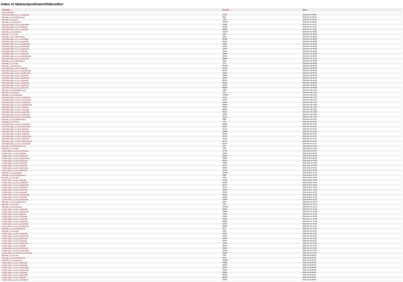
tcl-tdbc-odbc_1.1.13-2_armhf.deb (14, 241)
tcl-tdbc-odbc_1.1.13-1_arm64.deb (14, 209)
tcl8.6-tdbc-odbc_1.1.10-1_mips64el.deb (17, 105)
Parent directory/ (8, 12)
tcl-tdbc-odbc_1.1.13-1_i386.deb (14, 214)
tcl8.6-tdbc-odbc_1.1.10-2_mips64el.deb (17, 141)
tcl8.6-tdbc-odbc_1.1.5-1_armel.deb (15, 80)
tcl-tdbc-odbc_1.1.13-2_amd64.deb (15, 243)
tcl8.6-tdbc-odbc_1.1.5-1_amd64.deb (15, 78)
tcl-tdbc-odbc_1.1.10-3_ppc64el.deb (15, 151)
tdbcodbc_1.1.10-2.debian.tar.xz (14, 119)
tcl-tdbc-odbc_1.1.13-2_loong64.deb (15, 250)
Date (304, 10)
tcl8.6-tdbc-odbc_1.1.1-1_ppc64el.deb (16, 44)
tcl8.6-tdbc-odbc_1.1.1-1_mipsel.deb (15, 58)
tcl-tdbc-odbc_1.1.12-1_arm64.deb (14, 190)
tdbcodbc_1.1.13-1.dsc (10, 204)
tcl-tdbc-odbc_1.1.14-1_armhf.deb (14, 263)
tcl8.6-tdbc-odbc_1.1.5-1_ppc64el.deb (16, 73)
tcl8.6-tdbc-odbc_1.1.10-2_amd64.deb (16, 124)
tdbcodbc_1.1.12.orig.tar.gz (12, 173)
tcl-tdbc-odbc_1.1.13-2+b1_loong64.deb (17, 253)
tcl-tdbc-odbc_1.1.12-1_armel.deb (14, 192)
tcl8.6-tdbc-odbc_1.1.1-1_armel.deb (15, 41)
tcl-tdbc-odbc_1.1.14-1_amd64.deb (15, 275)
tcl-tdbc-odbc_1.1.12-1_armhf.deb (14, 197)
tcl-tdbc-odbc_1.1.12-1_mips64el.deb (16, 195)
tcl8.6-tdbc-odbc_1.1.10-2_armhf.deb (15, 134)
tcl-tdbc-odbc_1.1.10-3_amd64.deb (15, 156)
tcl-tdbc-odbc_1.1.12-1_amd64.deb (15, 182)
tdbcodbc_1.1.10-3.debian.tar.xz (14, 146)
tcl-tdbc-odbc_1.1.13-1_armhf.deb (14, 219)
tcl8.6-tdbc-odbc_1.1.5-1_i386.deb (14, 68)
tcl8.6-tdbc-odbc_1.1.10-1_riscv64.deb (16, 117)
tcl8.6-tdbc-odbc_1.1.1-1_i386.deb (14, 51)
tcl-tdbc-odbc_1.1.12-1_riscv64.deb (15, 199)
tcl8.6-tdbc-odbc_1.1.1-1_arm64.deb (15, 49)
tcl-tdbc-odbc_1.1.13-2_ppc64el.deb (15, 236)
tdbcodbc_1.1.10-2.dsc (10, 122)
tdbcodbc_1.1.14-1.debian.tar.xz (14, 258)
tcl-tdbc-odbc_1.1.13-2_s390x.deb (14, 238)
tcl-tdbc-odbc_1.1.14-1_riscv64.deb (15, 280)
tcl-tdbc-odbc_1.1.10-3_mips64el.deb (16, 158)
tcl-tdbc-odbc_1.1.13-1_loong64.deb (15, 226)
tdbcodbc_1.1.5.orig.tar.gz (11, 66)
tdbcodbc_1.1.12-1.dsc (10, 177)
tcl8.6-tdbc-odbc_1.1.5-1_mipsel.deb (15, 83)
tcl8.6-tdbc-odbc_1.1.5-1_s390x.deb (15, 87)
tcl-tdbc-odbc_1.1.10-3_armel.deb (14, 163)
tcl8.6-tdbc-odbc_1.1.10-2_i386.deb (15, 129)
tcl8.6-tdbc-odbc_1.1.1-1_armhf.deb (15, 39)
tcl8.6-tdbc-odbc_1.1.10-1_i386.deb (15, 107)
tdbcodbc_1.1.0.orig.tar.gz (11, 22)
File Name (6, 10)
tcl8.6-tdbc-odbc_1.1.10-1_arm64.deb (16, 97)
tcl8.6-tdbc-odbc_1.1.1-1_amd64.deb (15, 46)
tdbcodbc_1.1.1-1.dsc (10, 34)
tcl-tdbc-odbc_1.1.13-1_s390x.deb (14, 216)
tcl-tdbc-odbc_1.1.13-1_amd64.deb (15, 221)
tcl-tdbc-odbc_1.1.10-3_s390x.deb (14, 170)
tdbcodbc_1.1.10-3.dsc (10, 148)
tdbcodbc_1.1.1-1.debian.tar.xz (13, 37)
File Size (225, 10)
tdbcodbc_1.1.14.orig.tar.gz (12, 260)
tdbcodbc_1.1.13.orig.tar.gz (12, 207)
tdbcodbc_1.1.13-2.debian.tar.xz (14, 228)
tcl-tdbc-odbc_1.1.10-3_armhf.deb (14, 165)
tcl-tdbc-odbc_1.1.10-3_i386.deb (14, 153)
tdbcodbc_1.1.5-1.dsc (10, 63)
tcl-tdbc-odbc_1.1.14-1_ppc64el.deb (15, 270)
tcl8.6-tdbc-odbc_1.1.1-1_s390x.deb (15, 54)
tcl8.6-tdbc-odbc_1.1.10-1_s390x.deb (16, 114)
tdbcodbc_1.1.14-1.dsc (10, 255)
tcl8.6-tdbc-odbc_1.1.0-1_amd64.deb (15, 15)
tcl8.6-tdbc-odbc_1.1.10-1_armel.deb (15, 109)
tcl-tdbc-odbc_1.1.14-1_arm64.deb (14, 265)
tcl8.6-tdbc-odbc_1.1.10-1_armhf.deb (15, 112)
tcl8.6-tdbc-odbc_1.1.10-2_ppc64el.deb (16, 136)
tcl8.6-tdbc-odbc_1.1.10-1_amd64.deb (16, 102)
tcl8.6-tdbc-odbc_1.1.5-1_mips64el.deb (16, 70)
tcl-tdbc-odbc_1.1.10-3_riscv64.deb (15, 168)
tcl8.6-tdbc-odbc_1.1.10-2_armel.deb (15, 131)
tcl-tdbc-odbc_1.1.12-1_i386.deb (14, 180)
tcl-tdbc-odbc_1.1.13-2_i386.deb (14, 246)
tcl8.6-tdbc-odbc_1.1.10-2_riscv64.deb (16, 143)
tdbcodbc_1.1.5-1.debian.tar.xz (13, 61)
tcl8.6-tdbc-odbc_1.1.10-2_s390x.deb (16, 139)
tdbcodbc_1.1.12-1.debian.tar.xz (14, 175)
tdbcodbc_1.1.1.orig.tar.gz (11, 32)
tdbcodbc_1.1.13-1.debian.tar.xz (14, 202)
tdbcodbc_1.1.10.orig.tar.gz (12, 95)
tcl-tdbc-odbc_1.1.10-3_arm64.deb (14, 160)
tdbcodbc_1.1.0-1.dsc (10, 19)
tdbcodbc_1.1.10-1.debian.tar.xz (14, 90)
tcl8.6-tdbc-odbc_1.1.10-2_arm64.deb (16, 126)
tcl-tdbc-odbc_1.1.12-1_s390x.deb (14, 187)
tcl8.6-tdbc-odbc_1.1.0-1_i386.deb (14, 27)
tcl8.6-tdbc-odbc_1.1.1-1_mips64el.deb (16, 56)
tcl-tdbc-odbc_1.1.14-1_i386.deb (14, 277)
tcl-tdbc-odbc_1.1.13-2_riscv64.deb (15, 248)
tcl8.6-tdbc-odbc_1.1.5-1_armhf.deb (15, 75)
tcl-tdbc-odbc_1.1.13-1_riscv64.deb (15, 224)
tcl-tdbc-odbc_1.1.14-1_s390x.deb (14, 272)
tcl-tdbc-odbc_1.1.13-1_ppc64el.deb (15, 211)
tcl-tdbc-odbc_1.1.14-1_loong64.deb (15, 267)
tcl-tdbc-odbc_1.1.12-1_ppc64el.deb (15, 185)
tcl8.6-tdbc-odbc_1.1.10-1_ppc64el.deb (16, 100)
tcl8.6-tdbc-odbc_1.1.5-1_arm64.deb (15, 85)
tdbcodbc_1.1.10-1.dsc (10, 92)
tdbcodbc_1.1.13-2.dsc (10, 231)
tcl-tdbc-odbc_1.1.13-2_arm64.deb (14, 233)
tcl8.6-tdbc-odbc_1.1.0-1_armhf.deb (15, 29)
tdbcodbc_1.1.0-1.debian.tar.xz (13, 17)
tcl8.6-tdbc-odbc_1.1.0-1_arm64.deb (15, 24)
